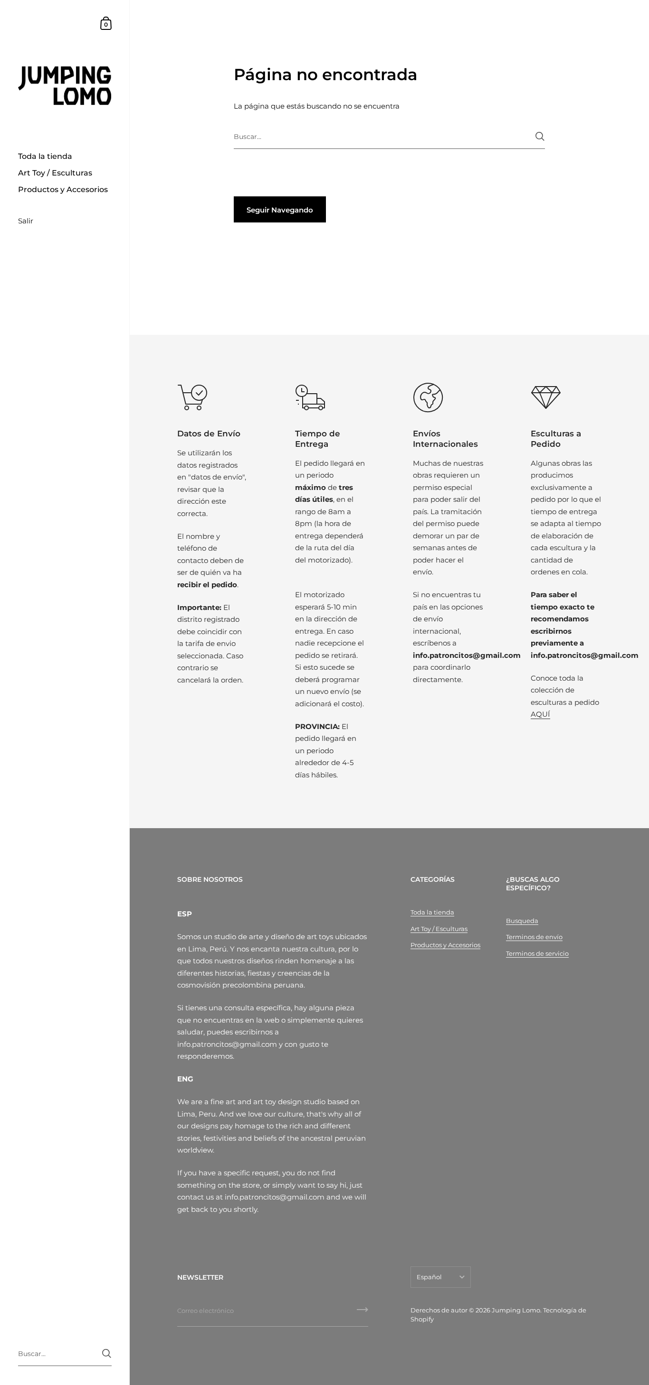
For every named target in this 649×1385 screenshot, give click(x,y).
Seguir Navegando (280, 209)
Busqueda (522, 920)
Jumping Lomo (516, 1310)
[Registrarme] (362, 1313)
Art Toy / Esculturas (439, 929)
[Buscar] (540, 136)
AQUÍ (540, 714)
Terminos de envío (534, 937)
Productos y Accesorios (445, 945)
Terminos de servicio (537, 953)
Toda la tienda (432, 912)
